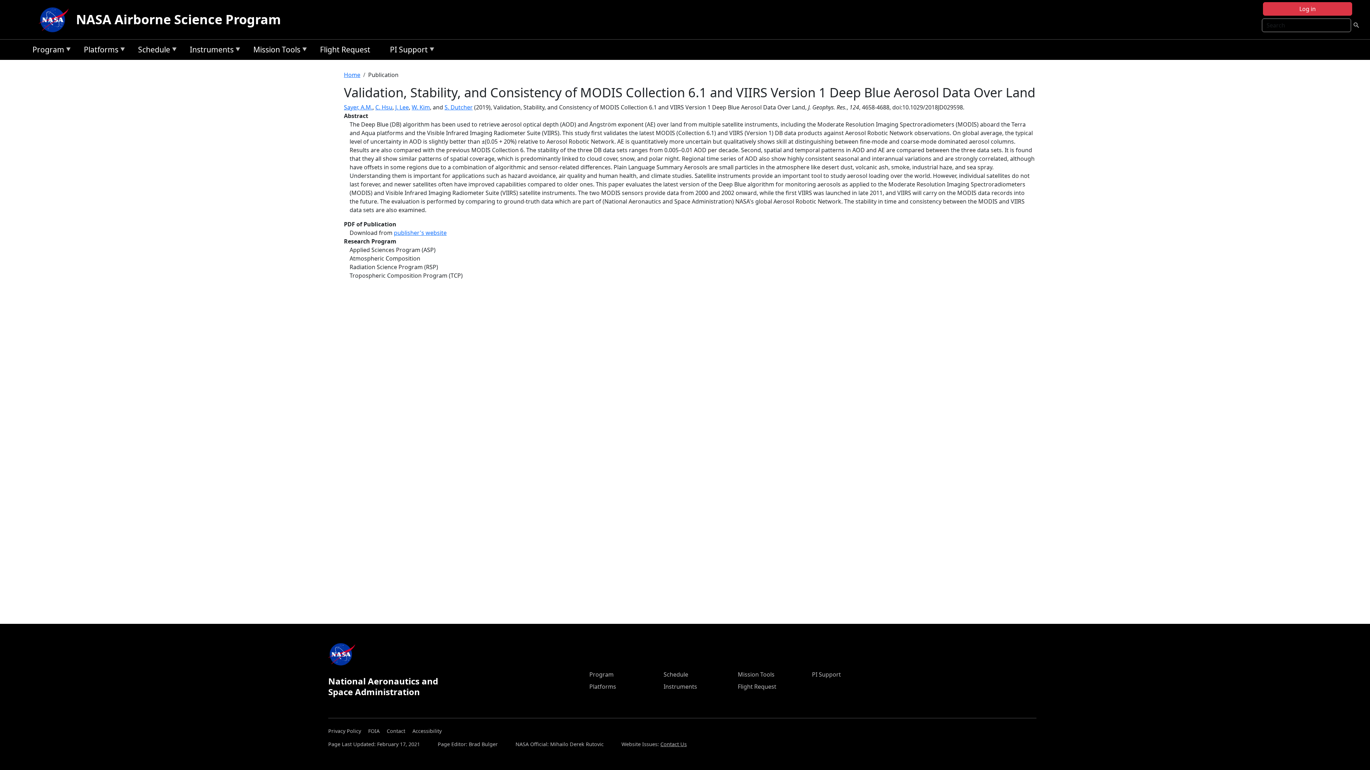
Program (46, 51)
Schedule (152, 51)
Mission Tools (275, 51)
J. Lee (402, 107)
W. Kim (421, 107)
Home (352, 75)
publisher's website (420, 233)
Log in (1307, 9)
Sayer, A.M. (358, 107)
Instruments (210, 51)
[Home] (55, 19)
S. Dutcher (459, 107)
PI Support (407, 51)
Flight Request (345, 50)
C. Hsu (383, 107)
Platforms (99, 51)
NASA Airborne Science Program (178, 19)
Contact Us (673, 744)
